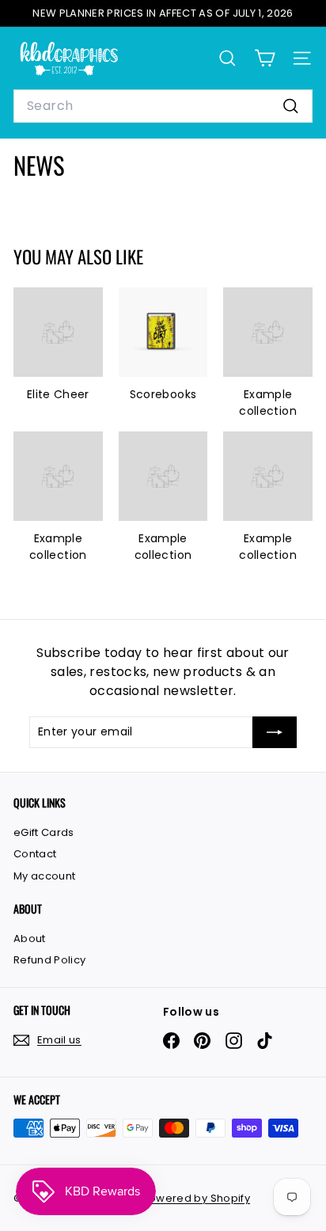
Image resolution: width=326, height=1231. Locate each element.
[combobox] (163, 106)
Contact (34, 853)
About (29, 938)
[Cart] (264, 58)
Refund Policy (49, 959)
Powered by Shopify (196, 1198)
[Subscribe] (274, 732)
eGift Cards (43, 832)
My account (44, 875)
